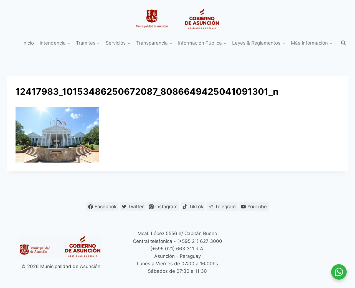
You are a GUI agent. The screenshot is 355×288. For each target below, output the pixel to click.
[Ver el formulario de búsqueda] (343, 43)
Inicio (28, 43)
